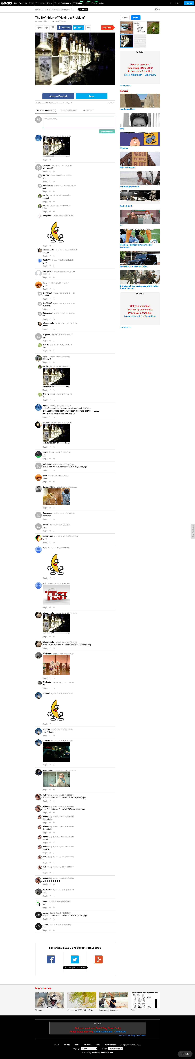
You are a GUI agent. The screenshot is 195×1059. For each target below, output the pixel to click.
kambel (46, 175)
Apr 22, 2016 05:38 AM (67, 795)
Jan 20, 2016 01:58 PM (62, 548)
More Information (133, 74)
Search (171, 3)
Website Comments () (46, 110)
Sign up (189, 3)
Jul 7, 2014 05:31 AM (65, 165)
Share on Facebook (58, 96)
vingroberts (51, 103)
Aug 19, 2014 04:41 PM (67, 271)
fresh (45, 901)
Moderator (47, 653)
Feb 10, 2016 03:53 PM (65, 694)
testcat (45, 195)
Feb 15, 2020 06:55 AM (63, 924)
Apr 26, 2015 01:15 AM (63, 452)
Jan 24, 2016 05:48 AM (70, 250)
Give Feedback (110, 1044)
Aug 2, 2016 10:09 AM (66, 890)
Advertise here (125, 85)
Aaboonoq (47, 795)
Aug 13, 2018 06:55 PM (62, 901)
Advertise (88, 1044)
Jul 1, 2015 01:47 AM (61, 475)
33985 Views (61, 21)
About (56, 1044)
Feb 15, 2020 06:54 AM (63, 913)
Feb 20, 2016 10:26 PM (68, 770)
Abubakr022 (48, 185)
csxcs (45, 452)
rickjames (47, 215)
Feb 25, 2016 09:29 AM (66, 260)
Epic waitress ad (127, 167)
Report (111, 103)
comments (49, 21)
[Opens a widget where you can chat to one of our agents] (185, 1054)
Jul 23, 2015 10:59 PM (66, 215)
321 (121, 225)
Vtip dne (124, 148)
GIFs (87, 3)
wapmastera (48, 770)
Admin (46, 136)
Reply (45, 160)
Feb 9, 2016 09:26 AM (66, 653)
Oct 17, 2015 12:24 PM (63, 525)
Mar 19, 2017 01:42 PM (64, 345)
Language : (76, 1048)
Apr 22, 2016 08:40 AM (67, 878)
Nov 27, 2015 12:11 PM (70, 536)
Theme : (105, 1048)
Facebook (66, 27)
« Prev (124, 17)
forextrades (47, 313)
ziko (45, 547)
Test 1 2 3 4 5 (126, 206)
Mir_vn (46, 344)
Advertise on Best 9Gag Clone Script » (132, 1035)
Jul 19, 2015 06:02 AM (70, 487)
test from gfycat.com (129, 186)
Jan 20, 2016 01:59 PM (62, 583)
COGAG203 (47, 271)
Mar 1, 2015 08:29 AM (64, 136)
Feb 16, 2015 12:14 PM (65, 335)
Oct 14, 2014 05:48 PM (68, 185)
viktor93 (46, 693)
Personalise (157, 9)
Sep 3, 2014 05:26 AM (62, 283)
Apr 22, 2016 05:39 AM (67, 816)
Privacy (67, 1044)
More (88, 27)
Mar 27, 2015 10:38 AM (64, 423)
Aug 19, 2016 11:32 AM (66, 682)
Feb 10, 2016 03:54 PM (65, 729)
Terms (76, 1044)
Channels (40, 3)
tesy (122, 128)
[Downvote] (46, 27)
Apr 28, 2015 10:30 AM (63, 195)
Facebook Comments (69, 110)
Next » (135, 17)
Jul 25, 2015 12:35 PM (67, 313)
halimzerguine (49, 536)
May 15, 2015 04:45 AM (66, 464)
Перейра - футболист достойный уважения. (136, 246)
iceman (46, 422)
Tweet (79, 27)
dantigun (46, 165)
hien (45, 283)
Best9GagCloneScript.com (102, 1052)
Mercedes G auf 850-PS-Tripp (133, 266)
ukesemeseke (48, 249)
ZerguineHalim (49, 487)
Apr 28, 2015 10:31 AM (63, 205)
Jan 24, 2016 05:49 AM (69, 323)
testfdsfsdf (47, 293)
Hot (15, 3)
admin (45, 913)
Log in (178, 3)
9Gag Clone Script (6, 3)
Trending (23, 3)
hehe (45, 356)
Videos (94, 3)
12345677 (47, 260)
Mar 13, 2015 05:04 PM (67, 293)
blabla (45, 524)
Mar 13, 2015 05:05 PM (67, 303)
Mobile (101, 3)
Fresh (31, 3)
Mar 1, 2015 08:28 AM (64, 405)
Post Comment (107, 131)
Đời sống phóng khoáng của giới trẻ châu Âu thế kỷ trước (139, 287)
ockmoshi (47, 464)
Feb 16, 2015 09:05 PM (62, 356)
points (38, 21)
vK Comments (88, 110)
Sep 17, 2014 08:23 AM (64, 175)
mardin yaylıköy (127, 109)
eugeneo (46, 334)
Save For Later (53, 27)
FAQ (97, 1044)
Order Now (150, 74)
